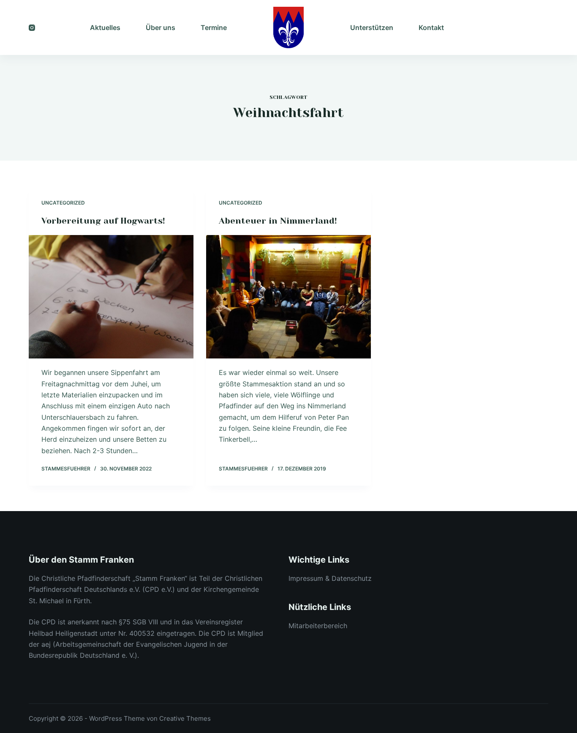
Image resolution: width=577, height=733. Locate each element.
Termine (214, 27)
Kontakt (431, 27)
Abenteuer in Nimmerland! (278, 221)
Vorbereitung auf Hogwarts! (103, 221)
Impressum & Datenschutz (330, 578)
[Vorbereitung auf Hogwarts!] (111, 296)
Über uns (160, 27)
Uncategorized (63, 203)
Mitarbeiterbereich (317, 625)
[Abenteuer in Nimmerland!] (288, 296)
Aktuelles (105, 27)
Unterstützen (371, 27)
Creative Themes (185, 718)
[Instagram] (32, 28)
